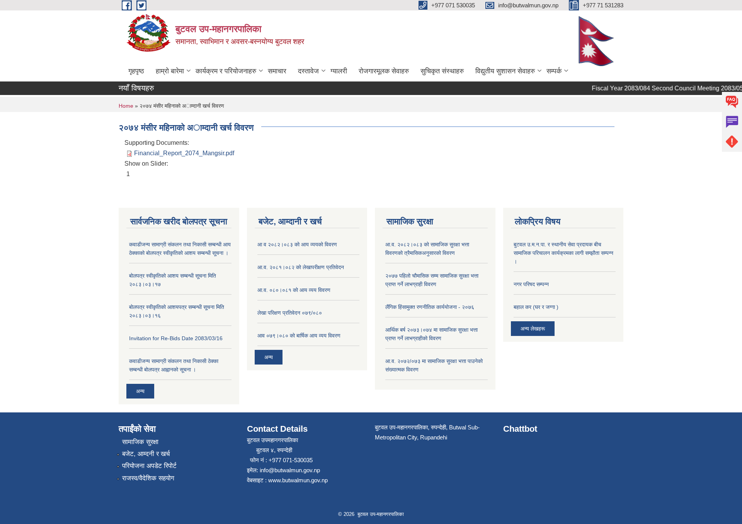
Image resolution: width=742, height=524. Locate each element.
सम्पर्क (554, 71)
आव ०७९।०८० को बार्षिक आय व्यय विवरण (298, 335)
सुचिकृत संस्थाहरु (442, 71)
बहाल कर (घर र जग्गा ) (536, 307)
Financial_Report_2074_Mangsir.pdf (184, 153)
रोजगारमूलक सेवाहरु (384, 71)
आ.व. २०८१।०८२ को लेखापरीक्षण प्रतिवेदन (300, 267)
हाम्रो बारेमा (170, 71)
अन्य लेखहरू (533, 329)
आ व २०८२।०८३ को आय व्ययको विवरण (297, 244)
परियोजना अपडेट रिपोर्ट (149, 466)
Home (126, 106)
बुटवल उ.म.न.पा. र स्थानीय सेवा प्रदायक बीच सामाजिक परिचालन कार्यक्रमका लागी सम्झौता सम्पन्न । (563, 253)
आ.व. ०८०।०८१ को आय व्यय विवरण (293, 290)
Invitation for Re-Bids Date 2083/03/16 (176, 338)
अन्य (140, 391)
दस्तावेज (308, 71)
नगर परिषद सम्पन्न (531, 284)
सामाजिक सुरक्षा (140, 442)
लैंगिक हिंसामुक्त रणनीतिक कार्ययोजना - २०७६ (429, 307)
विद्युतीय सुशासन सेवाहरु (505, 71)
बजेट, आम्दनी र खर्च (146, 454)
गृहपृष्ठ (136, 71)
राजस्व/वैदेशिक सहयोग (148, 478)
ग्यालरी (338, 71)
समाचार (277, 71)
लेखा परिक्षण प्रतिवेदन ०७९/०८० (289, 313)
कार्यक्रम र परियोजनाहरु (226, 71)
